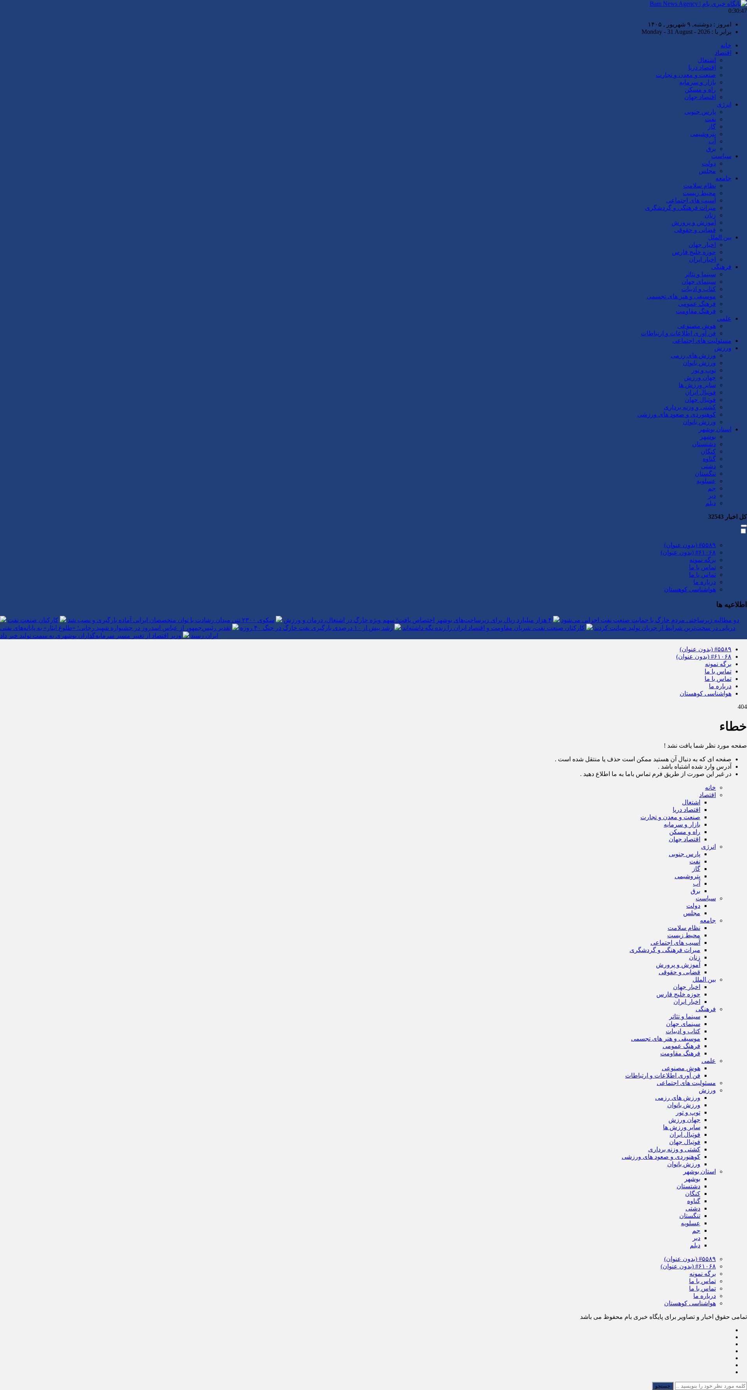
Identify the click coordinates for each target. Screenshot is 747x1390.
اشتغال (707, 60)
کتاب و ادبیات (698, 289)
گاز (712, 126)
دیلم (710, 503)
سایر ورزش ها (697, 385)
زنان (710, 215)
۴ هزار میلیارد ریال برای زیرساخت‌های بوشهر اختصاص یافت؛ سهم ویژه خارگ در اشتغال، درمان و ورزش (418, 620)
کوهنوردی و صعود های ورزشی (676, 414)
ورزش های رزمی (693, 355)
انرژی (724, 104)
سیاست (721, 156)
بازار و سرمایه (697, 82)
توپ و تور (703, 370)
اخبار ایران (702, 259)
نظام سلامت (699, 185)
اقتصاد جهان (700, 97)
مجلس (707, 170)
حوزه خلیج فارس (694, 252)
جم (712, 488)
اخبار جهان (702, 244)
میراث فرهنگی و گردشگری (680, 207)
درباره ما (704, 582)
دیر (712, 495)
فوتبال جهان (700, 399)
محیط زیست (699, 193)
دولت (709, 163)
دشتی (708, 466)
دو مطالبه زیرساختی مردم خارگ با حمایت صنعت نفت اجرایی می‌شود (650, 620)
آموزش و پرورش (694, 222)
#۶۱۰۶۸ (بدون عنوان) (688, 552)
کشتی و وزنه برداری (690, 407)
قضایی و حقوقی (695, 230)
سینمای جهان (699, 281)
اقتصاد (723, 52)
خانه (726, 45)
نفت (710, 119)
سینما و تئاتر (700, 274)
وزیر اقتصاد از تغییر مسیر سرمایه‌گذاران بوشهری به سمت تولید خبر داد (90, 635)
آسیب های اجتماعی (691, 200)
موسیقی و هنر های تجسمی (681, 296)
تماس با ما (702, 567)
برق (711, 148)
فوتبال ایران (700, 392)
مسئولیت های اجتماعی (701, 340)
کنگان (708, 451)
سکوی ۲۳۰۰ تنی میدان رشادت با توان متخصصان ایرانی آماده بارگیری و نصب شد (171, 620)
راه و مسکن (700, 89)
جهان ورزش (700, 377)
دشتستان (704, 444)
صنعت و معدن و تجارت (686, 75)
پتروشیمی (703, 134)
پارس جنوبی (700, 111)
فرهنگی (721, 266)
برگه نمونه (702, 559)
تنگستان (705, 473)
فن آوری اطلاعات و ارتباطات (678, 333)
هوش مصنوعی (696, 326)
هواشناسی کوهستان (690, 589)
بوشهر (708, 436)
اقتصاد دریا (702, 67)
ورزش (722, 348)
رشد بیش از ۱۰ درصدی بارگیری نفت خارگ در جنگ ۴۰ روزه (316, 627)
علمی (724, 318)
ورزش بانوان (699, 362)
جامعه (723, 178)
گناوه (709, 458)
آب (712, 141)
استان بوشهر (715, 429)
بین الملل (719, 237)
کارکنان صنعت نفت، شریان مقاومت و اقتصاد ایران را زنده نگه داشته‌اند (493, 627)
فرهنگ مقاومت (696, 311)
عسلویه (706, 481)
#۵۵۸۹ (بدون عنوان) (690, 545)
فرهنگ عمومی (697, 303)
